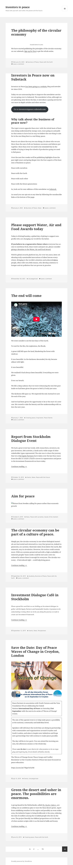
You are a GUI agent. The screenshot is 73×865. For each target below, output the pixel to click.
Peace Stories (48, 418)
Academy (31, 576)
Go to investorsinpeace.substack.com (30, 109)
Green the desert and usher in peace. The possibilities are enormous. (36, 794)
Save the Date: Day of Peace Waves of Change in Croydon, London (35, 651)
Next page (64, 849)
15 (43, 849)
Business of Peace (33, 62)
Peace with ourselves (37, 517)
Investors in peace (18, 7)
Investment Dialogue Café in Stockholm (34, 597)
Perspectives (42, 630)
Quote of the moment (51, 517)
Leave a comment (18, 64)
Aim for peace (23, 496)
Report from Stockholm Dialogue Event (31, 438)
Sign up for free (30, 51)
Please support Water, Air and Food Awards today (36, 227)
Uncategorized (33, 279)
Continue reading (19, 466)
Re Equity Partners (26, 456)
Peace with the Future (43, 477)
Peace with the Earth (46, 62)
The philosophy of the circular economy (36, 32)
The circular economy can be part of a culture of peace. (35, 532)
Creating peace (30, 418)
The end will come (26, 295)
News (39, 208)
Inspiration (39, 418)
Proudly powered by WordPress (21, 861)
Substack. (53, 189)
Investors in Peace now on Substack (32, 77)
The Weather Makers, (49, 805)
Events (29, 477)
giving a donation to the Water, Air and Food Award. (31, 249)
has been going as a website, (36, 86)
